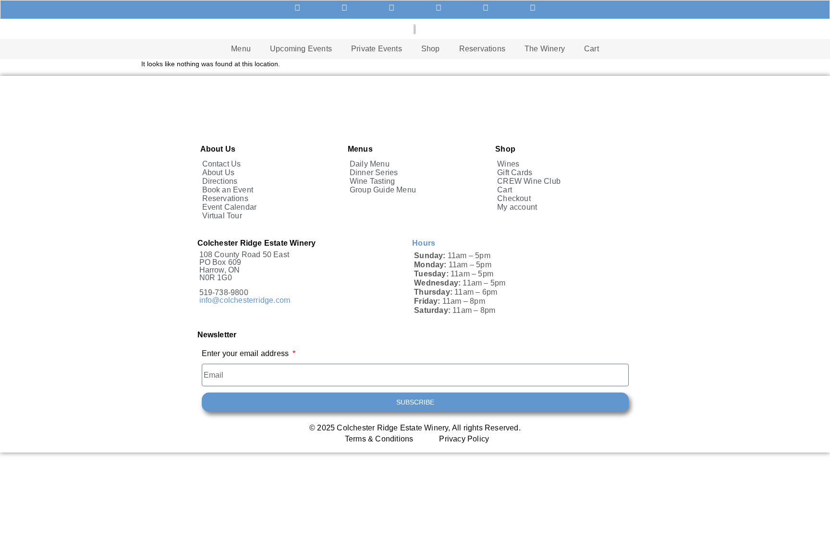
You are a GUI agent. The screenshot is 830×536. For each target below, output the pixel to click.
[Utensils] (297, 8)
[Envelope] (391, 8)
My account (517, 207)
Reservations (482, 49)
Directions (220, 181)
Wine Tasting (372, 181)
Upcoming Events (301, 49)
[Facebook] (485, 8)
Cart (591, 49)
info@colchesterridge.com (245, 300)
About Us (218, 172)
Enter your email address (246, 353)
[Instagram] (533, 8)
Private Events (376, 49)
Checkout (514, 198)
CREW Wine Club (529, 181)
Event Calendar (229, 207)
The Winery (545, 49)
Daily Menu (370, 164)
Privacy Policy (464, 439)
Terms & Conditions (379, 439)
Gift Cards (514, 172)
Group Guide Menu (383, 190)
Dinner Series (374, 172)
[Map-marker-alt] (438, 8)
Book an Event (228, 190)
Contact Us (221, 164)
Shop (430, 49)
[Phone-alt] (344, 8)
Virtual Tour (222, 216)
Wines (508, 164)
